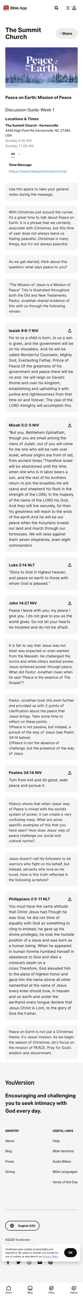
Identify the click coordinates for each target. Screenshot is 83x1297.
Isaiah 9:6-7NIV (24, 330)
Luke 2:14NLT (22, 565)
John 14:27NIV (23, 603)
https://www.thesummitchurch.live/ (38, 171)
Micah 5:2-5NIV (24, 425)
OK (70, 1252)
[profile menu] (71, 8)
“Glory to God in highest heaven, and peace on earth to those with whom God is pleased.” (38, 578)
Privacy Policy (50, 1256)
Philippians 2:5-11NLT (29, 899)
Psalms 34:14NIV (25, 772)
